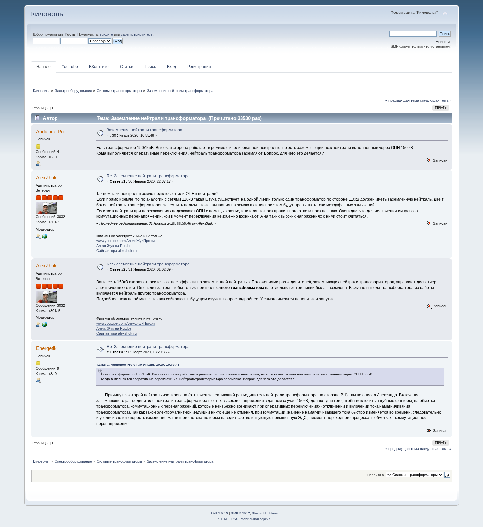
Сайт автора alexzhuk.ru (116, 251)
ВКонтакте (99, 66)
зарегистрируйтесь (137, 34)
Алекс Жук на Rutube (113, 246)
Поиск (150, 66)
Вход (171, 66)
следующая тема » (435, 100)
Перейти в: (376, 475)
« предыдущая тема (402, 100)
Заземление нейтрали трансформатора (144, 130)
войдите (106, 34)
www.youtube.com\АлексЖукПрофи (125, 241)
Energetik (46, 348)
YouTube (70, 66)
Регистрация (199, 66)
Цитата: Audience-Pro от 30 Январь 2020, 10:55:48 (138, 364)
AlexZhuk (46, 177)
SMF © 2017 (240, 513)
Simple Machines (265, 513)
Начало (43, 66)
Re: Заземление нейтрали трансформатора (148, 176)
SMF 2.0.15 (219, 513)
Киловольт (48, 14)
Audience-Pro (50, 131)
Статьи (126, 66)
